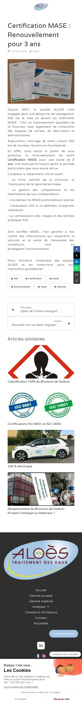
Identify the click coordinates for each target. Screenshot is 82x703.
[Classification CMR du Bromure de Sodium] (41, 362)
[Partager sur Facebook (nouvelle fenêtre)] (76, 249)
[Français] (38, 657)
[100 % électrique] (41, 446)
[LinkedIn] (41, 645)
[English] (44, 657)
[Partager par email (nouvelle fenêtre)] (76, 274)
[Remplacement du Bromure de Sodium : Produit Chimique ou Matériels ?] (41, 489)
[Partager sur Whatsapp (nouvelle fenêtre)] (76, 268)
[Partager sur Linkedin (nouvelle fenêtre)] (76, 262)
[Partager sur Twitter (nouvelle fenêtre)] (76, 255)
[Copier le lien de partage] (76, 281)
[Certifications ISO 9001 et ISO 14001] (41, 404)
